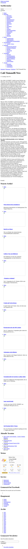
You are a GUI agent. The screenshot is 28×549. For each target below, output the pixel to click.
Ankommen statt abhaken (10, 352)
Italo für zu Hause (8, 229)
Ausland (9, 29)
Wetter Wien (12, 457)
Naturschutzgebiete (11, 30)
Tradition (9, 33)
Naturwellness (10, 61)
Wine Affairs (7, 448)
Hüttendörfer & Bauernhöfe (13, 41)
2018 (5, 521)
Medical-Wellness (11, 58)
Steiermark (9, 23)
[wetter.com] (5, 473)
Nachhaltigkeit (7, 42)
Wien (8, 27)
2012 (5, 513)
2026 (5, 532)
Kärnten (8, 18)
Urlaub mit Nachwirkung (10, 303)
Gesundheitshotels (11, 57)
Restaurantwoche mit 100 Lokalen (12, 327)
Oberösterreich (10, 21)
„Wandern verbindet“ (9, 278)
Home (5, 13)
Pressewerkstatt (7, 482)
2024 (5, 529)
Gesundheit (6, 53)
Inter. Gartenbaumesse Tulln (10, 446)
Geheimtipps (10, 66)
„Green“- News (10, 44)
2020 (5, 524)
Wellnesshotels (10, 40)
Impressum (6, 480)
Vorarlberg (9, 26)
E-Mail (3, 541)
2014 (5, 516)
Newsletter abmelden (9, 547)
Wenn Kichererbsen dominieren (12, 204)
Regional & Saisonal (11, 46)
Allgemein (9, 15)
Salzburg (9, 22)
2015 (5, 517)
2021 (5, 525)
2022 (5, 527)
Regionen (6, 14)
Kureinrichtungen (11, 56)
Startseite (3, 69)
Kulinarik (6, 45)
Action (8, 34)
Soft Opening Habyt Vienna (11, 426)
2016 (5, 519)
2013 (5, 515)
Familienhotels (10, 38)
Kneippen (9, 60)
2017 (5, 520)
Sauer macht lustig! (8, 401)
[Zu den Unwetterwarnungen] (5, 463)
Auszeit (5, 62)
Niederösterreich (10, 19)
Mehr (5, 186)
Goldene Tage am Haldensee (11, 253)
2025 (5, 531)
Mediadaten (6, 481)
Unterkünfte (9, 65)
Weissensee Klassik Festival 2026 (11, 443)
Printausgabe (7, 484)
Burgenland (9, 17)
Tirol (8, 25)
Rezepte (8, 49)
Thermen (9, 54)
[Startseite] (3, 2)
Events (8, 52)
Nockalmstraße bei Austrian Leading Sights (15, 376)
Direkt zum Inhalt (5, 1)
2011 (5, 512)
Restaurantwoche (8, 440)
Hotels (5, 37)
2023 (5, 528)
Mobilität (9, 35)
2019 (5, 523)
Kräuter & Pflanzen (11, 48)
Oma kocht (9, 50)
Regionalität (9, 31)
